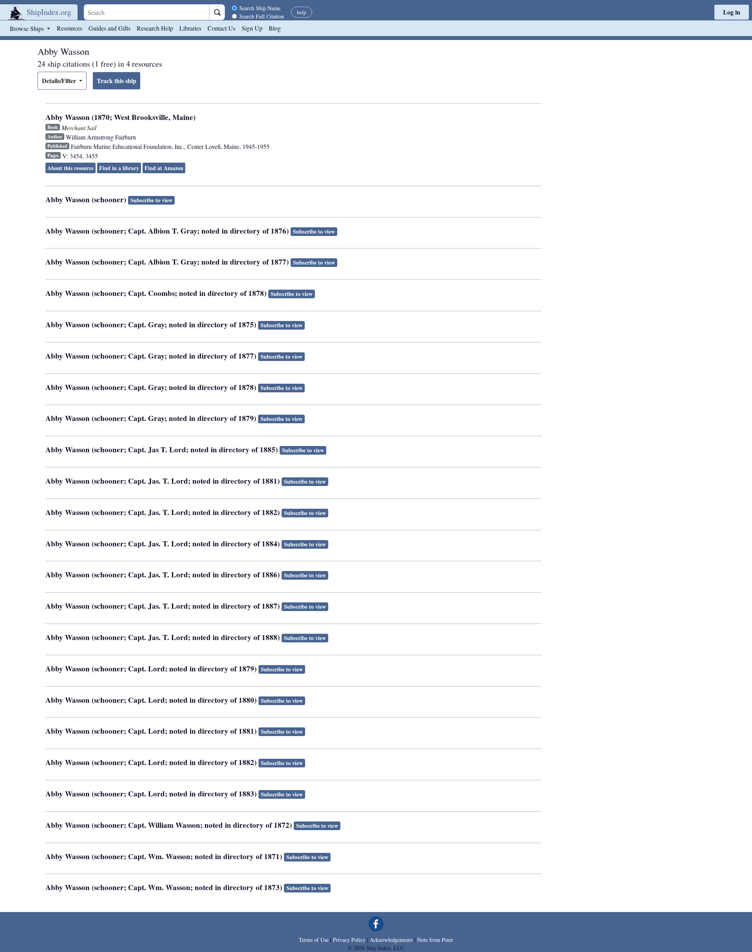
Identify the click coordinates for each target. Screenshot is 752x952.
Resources (69, 28)
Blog (275, 28)
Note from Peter (435, 939)
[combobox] (146, 12)
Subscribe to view (151, 200)
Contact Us (221, 28)
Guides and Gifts (109, 28)
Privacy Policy (349, 939)
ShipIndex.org (49, 12)
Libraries (190, 28)
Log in (731, 11)
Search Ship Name (259, 8)
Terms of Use (314, 939)
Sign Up (252, 28)
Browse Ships (27, 28)
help (301, 12)
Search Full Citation (261, 16)
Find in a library (119, 168)
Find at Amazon (164, 168)
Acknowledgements (391, 939)
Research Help (155, 28)
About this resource (70, 168)
